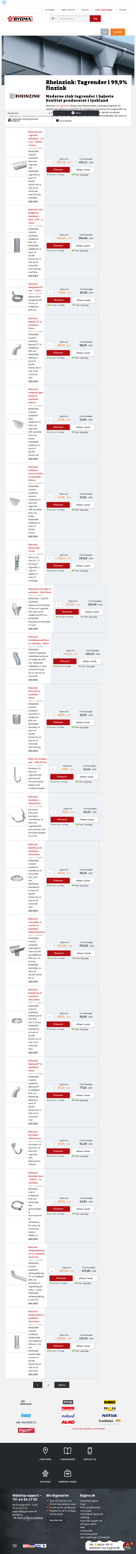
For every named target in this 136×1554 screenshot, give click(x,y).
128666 (35, 935)
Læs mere (33, 201)
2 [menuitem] (48, 1385)
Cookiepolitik (86, 1530)
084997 (35, 1003)
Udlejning (84, 1517)
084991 (35, 701)
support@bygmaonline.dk (24, 1511)
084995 (35, 857)
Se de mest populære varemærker (88, 1428)
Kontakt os (17, 1514)
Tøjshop (85, 10)
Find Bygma (50, 10)
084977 (35, 595)
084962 (35, 148)
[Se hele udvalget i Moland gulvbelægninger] (68, 1415)
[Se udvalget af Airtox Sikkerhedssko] (26, 1402)
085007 (35, 1141)
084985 (35, 331)
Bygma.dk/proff (68, 10)
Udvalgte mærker (88, 1524)
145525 (35, 1324)
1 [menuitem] (37, 1385)
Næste (62, 1385)
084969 (35, 226)
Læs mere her (56, 1520)
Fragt (82, 1504)
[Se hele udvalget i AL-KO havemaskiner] (68, 1421)
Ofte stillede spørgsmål (91, 1514)
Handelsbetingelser (89, 1500)
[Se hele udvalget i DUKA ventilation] (110, 1408)
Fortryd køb (85, 1510)
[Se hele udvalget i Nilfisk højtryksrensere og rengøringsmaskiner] (110, 1415)
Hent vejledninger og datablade (95, 1537)
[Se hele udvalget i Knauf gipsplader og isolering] (26, 1415)
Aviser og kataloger (103, 10)
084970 (35, 483)
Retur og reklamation (90, 1507)
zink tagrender (62, 105)
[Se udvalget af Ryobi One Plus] (68, 1402)
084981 (35, 1260)
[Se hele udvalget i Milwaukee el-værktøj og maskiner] (26, 1430)
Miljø (82, 1527)
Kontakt (122, 10)
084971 (35, 405)
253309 (35, 1186)
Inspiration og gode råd (91, 1520)
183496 (35, 806)
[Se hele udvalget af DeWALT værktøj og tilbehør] (110, 1402)
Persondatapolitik (88, 1534)
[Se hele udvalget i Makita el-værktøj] (68, 1408)
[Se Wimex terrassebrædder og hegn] (26, 1421)
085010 (35, 765)
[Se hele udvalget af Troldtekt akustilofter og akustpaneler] (110, 1421)
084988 (35, 646)
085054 (35, 554)
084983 (35, 1074)
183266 (35, 293)
